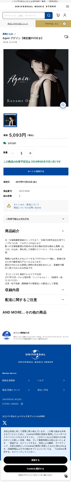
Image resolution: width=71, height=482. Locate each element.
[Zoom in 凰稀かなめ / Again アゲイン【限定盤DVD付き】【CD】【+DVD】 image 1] (63, 105)
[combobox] (28, 15)
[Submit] (48, 15)
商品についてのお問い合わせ (27, 207)
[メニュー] (67, 6)
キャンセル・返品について (26, 204)
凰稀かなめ (8, 34)
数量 (5, 152)
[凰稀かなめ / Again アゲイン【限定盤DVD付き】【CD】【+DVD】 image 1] (35, 77)
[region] (18, 23)
